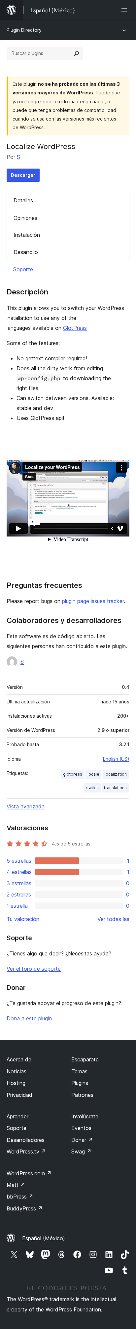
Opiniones (25, 218)
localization (116, 774)
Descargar (23, 175)
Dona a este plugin (29, 1018)
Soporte (23, 269)
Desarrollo (26, 252)
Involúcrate (84, 1116)
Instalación (27, 234)
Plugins (79, 1083)
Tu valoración (23, 919)
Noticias (16, 1071)
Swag (81, 1151)
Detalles (23, 200)
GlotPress (75, 328)
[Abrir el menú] (125, 10)
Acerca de (19, 1059)
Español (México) (43, 1238)
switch (92, 787)
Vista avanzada (26, 806)
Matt (16, 1185)
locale (93, 774)
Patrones (82, 1095)
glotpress (72, 774)
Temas (79, 1071)
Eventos (81, 1128)
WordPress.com (29, 1173)
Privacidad (19, 1095)
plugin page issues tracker (93, 601)
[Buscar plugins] (76, 53)
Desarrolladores (26, 1140)
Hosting (16, 1083)
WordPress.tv (26, 1151)
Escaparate (85, 1059)
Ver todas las (113, 919)
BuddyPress (25, 1208)
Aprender (17, 1116)
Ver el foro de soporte (34, 968)
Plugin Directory (24, 30)
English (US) (116, 759)
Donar (82, 1140)
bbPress (20, 1196)
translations (115, 787)
